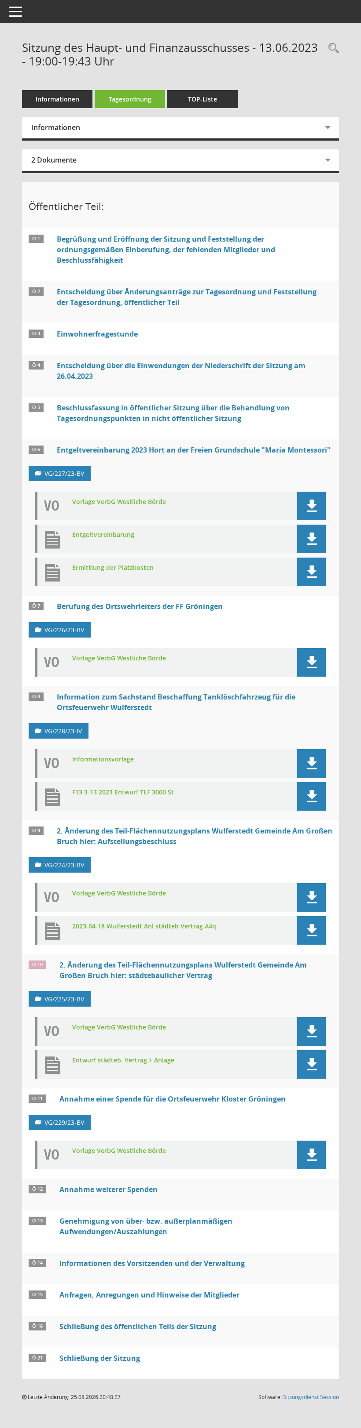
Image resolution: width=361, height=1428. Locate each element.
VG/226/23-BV (64, 630)
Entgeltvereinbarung (103, 535)
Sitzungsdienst (311, 1397)
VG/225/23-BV (64, 999)
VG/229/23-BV (64, 1122)
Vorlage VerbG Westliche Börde (119, 502)
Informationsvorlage (103, 759)
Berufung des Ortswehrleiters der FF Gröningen (140, 606)
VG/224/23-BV (64, 865)
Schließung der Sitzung (99, 1358)
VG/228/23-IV (63, 731)
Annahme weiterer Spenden (108, 1189)
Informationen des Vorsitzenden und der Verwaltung (152, 1263)
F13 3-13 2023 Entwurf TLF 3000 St (123, 792)
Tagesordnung (130, 99)
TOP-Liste (202, 99)
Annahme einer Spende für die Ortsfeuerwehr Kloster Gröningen (172, 1099)
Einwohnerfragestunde (97, 334)
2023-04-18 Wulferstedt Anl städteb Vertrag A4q (144, 926)
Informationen (57, 99)
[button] (311, 506)
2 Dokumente (54, 160)
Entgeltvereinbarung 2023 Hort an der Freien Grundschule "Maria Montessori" (194, 450)
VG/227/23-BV (64, 473)
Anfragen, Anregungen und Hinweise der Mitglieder (149, 1295)
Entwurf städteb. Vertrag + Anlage (123, 1060)
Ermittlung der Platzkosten (113, 568)
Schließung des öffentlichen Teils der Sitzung (137, 1326)
